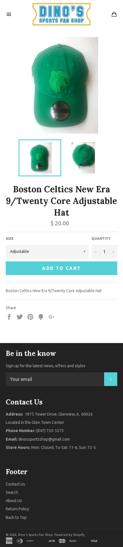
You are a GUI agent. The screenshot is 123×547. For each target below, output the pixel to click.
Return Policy (17, 509)
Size (10, 238)
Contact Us (15, 484)
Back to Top (16, 517)
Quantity (101, 238)
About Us (14, 500)
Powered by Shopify (69, 534)
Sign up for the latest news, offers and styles (46, 366)
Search (12, 492)
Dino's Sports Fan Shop (35, 534)
